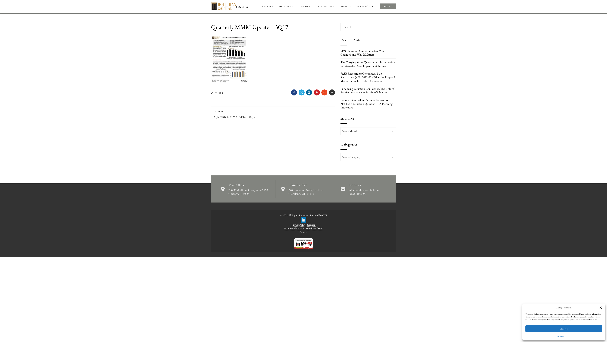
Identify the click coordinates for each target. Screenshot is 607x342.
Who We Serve (325, 6)
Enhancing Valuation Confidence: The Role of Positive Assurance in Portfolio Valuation (367, 90)
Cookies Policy (562, 336)
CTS (324, 215)
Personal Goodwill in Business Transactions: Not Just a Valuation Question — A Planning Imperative (366, 103)
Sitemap (311, 224)
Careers (303, 232)
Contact (388, 6)
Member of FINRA (294, 228)
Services (266, 6)
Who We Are (284, 6)
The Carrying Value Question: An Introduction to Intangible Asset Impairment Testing (367, 64)
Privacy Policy (298, 224)
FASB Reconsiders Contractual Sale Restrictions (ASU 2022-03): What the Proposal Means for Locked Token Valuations (367, 77)
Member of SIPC (314, 228)
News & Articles (365, 6)
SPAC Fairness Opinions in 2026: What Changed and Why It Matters (362, 52)
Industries (346, 6)
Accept (563, 328)
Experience (304, 6)
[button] (600, 307)
